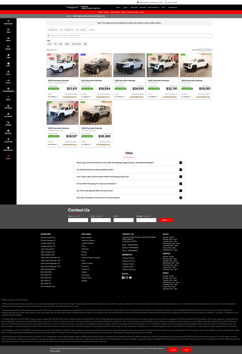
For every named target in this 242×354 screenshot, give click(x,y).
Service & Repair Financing (90, 258)
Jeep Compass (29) (48, 252)
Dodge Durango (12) (48, 246)
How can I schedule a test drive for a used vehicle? (98, 198)
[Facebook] (123, 277)
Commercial (172, 7)
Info (163, 7)
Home (68, 16)
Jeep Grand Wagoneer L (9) (50, 266)
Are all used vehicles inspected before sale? (95, 170)
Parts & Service (153, 7)
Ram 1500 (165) (46, 272)
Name (74, 216)
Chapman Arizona (128, 261)
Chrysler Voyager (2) (48, 240)
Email (97, 216)
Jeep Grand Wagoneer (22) (50, 263)
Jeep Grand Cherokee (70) (50, 258)
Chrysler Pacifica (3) (48, 237)
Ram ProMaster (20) (48, 286)
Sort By (194, 50)
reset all (91, 30)
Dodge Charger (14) (48, 243)
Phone (116, 216)
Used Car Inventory (88, 240)
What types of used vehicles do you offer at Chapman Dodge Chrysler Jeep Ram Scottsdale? (115, 163)
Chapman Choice (128, 258)
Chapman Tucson (128, 264)
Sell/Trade (134, 7)
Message (143, 216)
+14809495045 (132, 251)
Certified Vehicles (87, 243)
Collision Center (87, 263)
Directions (85, 266)
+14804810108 (133, 248)
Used (125, 7)
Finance (84, 252)
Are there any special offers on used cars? (95, 191)
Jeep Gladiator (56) (48, 255)
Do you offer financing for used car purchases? (96, 184)
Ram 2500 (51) (46, 275)
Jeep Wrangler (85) (47, 269)
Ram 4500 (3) (45, 281)
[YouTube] (130, 277)
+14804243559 (132, 245)
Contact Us (85, 269)
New (118, 7)
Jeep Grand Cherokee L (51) (50, 260)
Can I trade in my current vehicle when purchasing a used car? (103, 177)
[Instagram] (126, 277)
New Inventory (86, 237)
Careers (84, 272)
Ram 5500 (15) (46, 283)
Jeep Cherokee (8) (47, 249)
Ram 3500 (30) (46, 278)
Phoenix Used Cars (129, 269)
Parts (83, 260)
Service (84, 255)
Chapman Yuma (127, 267)
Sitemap (84, 281)
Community (85, 275)
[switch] (49, 44)
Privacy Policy (86, 278)
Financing (142, 7)
